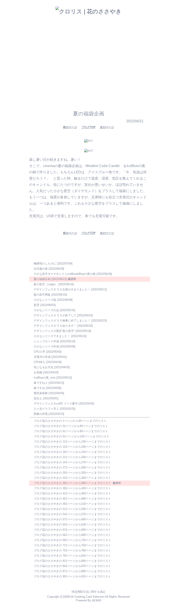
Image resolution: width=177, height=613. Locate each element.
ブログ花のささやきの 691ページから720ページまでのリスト (72, 540)
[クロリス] (77, 83)
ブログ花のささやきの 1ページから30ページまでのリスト (70, 420)
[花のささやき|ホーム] (46, 65)
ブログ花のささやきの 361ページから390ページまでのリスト (72, 483)
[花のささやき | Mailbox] (85, 70)
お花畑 (38, 372)
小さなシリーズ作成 (46, 346)
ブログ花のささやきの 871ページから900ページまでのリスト (72, 571)
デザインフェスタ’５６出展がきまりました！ (62, 289)
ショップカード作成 (46, 341)
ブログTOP (88, 127)
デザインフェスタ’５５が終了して (55, 315)
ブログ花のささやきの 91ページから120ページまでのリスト (71, 436)
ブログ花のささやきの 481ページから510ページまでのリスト (72, 503)
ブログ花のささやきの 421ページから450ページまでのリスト (72, 493)
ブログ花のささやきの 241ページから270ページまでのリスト (72, 462)
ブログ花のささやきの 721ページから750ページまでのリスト (72, 545)
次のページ (107, 127)
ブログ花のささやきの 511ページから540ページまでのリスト (72, 509)
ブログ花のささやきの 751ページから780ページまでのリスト (72, 550)
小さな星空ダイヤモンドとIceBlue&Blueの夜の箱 (65, 273)
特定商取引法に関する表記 (88, 591)
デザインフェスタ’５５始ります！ (55, 325)
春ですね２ (41, 382)
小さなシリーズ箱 (45, 299)
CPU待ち (39, 362)
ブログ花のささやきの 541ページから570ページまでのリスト (72, 514)
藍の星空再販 (42, 294)
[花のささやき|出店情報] (75, 63)
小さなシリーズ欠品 (46, 310)
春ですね (39, 388)
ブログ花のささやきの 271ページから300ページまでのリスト (72, 467)
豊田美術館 (41, 393)
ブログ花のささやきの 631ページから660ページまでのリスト (72, 529)
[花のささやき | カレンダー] (123, 62)
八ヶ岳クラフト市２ (46, 408)
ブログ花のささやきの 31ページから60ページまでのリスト (71, 426)
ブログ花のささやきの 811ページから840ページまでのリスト (72, 560)
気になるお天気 (43, 367)
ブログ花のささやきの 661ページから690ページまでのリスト (72, 535)
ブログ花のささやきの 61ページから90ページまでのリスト (71, 431)
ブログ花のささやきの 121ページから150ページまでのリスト (72, 441)
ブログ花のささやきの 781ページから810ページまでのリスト (72, 555)
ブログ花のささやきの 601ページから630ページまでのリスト (72, 524)
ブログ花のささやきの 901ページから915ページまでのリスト (72, 576)
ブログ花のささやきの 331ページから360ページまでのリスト (72, 477)
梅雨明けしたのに (45, 263)
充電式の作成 (42, 356)
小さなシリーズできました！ (52, 336)
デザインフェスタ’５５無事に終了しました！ (62, 320)
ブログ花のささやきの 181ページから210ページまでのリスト (72, 452)
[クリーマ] (113, 83)
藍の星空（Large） (45, 284)
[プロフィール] (106, 71)
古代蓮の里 (41, 268)
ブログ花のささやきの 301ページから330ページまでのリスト (72, 472)
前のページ (70, 127)
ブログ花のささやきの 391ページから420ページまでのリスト (72, 488)
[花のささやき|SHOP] (100, 62)
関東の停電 (41, 414)
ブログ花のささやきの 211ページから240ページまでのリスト (72, 457)
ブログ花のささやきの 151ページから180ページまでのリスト (72, 446)
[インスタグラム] (52, 83)
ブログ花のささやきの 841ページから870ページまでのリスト (72, 566)
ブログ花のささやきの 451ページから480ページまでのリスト (72, 498)
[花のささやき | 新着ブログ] (67, 71)
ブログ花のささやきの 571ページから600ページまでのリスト (72, 519)
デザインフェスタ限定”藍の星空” (54, 331)
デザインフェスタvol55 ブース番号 (56, 403)
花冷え (38, 398)
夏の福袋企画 (42, 279)
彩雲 (36, 305)
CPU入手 (39, 351)
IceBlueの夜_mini (44, 377)
